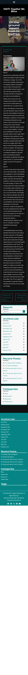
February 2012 (7, 326)
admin (6, 51)
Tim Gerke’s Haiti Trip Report (13, 363)
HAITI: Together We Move (14, 10)
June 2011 (6, 345)
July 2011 (5, 342)
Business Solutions (9, 498)
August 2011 (6, 339)
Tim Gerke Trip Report (11, 365)
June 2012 (6, 323)
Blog (14, 33)
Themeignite (20, 498)
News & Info (8, 396)
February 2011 (7, 350)
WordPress (17, 500)
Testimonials (8, 401)
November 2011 (7, 331)
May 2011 (5, 347)
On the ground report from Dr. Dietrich (6, 298)
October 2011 (6, 334)
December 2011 (7, 328)
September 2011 (7, 336)
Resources (8, 399)
